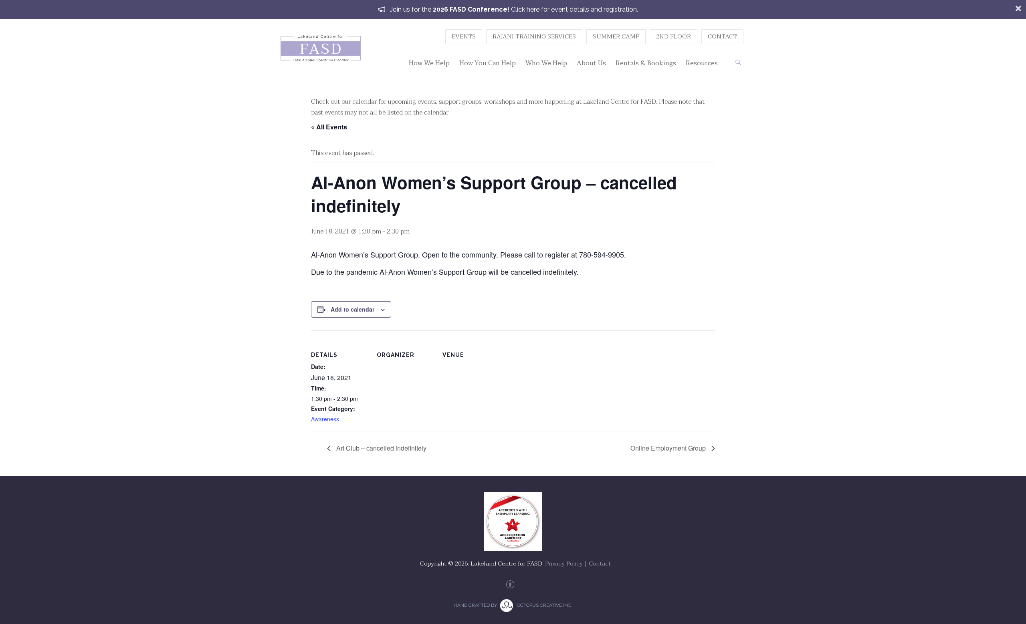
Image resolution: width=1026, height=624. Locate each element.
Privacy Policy (564, 563)
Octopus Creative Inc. (544, 605)
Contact (600, 563)
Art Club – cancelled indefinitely (380, 448)
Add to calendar (352, 309)
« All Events (329, 126)
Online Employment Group (668, 448)
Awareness (325, 419)
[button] (738, 62)
